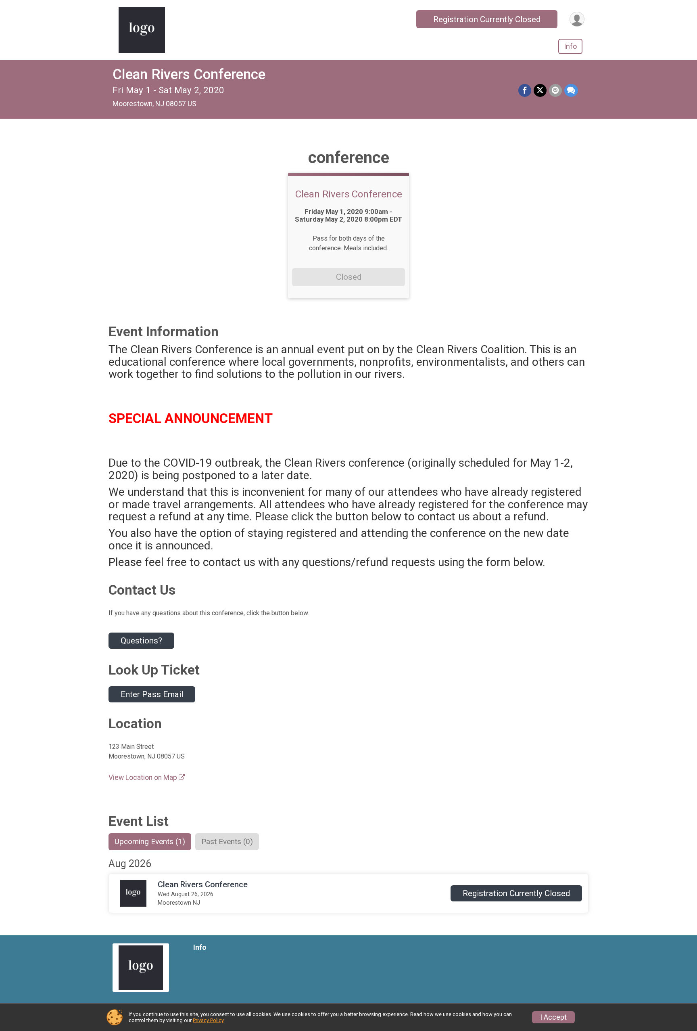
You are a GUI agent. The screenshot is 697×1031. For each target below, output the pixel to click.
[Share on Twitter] (540, 90)
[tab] (150, 841)
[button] (516, 893)
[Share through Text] (571, 90)
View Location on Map (144, 777)
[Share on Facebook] (524, 90)
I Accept (553, 1017)
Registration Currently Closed (486, 19)
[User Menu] (577, 19)
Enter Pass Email (152, 694)
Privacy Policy (208, 1020)
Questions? (141, 640)
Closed (348, 277)
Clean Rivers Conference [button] (203, 884)
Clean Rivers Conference (189, 74)
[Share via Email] (555, 90)
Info (570, 46)
